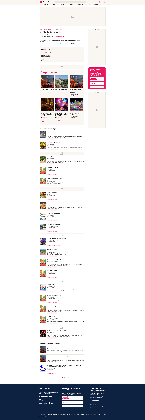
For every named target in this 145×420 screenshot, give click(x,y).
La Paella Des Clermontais (53, 142)
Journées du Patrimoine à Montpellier (54, 245)
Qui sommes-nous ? (42, 414)
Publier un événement (94, 2)
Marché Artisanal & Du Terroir (54, 178)
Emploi (99, 414)
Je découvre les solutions (96, 407)
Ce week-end (62, 4)
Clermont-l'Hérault (51, 29)
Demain (54, 4)
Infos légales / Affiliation (52, 414)
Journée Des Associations (53, 213)
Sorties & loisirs (80, 4)
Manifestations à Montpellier (52, 149)
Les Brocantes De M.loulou (53, 132)
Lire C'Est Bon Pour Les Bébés (54, 316)
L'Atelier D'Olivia (51, 284)
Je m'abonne (97, 86)
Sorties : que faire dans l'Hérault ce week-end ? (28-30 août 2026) (63, 346)
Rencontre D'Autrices (52, 270)
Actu (89, 4)
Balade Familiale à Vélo (53, 249)
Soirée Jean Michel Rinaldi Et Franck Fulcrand (58, 330)
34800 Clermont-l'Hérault (48, 52)
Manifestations (60, 29)
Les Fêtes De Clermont (52, 167)
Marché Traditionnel (52, 192)
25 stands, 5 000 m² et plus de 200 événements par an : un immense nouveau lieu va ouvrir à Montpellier (64, 366)
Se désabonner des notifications (83, 414)
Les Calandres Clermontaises (54, 224)
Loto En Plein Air (51, 156)
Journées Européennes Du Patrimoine (56, 238)
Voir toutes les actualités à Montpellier (61, 377)
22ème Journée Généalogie (54, 295)
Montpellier (46, 2)
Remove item (96, 79)
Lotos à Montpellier (51, 163)
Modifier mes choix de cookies (69, 414)
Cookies (60, 414)
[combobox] (97, 79)
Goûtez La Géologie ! (52, 306)
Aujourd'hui (46, 4)
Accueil (41, 29)
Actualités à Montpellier (51, 373)
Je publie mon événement (96, 397)
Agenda (71, 4)
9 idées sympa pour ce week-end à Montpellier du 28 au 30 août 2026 (64, 356)
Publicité (104, 414)
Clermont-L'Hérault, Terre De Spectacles (57, 259)
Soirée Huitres (50, 202)
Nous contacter (94, 414)
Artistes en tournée (98, 4)
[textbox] (97, 79)
